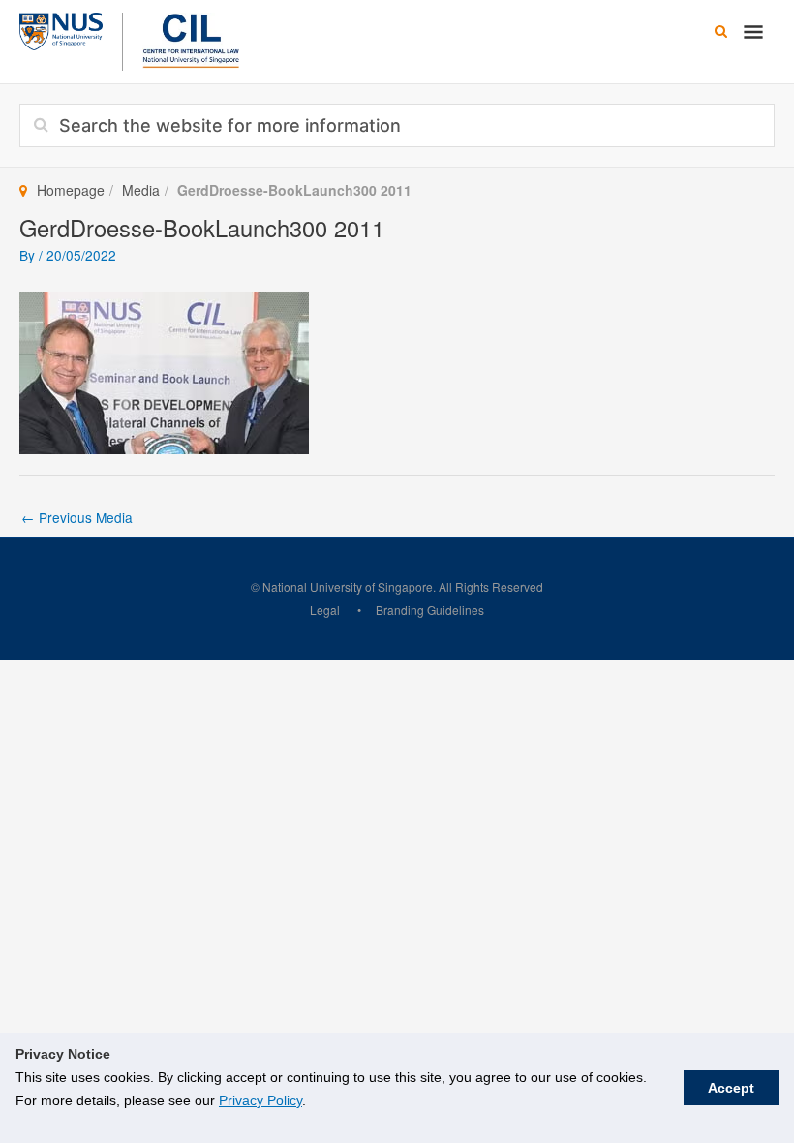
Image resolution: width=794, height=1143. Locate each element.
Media (141, 190)
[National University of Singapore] (61, 29)
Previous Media (77, 517)
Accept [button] (731, 1088)
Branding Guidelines (430, 610)
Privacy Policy (260, 1100)
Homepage (71, 190)
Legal (325, 610)
